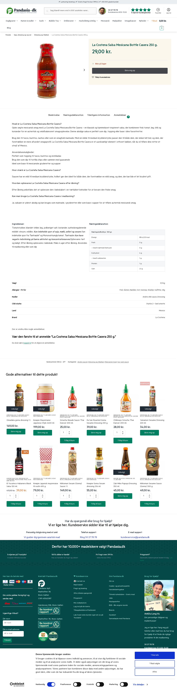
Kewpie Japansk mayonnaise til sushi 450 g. (45, 485)
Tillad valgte (154, 664)
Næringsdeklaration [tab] (73, 115)
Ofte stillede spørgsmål (83, 593)
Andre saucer (83, 362)
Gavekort (112, 615)
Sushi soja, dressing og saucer (18, 416)
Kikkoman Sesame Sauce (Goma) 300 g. (151, 485)
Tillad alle (155, 655)
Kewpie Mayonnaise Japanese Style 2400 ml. (44, 421)
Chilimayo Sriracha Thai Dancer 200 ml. (123, 421)
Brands (111, 610)
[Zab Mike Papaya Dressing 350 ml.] (126, 461)
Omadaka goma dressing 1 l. (19, 420)
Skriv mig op (16, 432)
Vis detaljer (138, 684)
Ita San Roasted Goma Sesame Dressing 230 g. (97, 421)
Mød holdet (78, 585)
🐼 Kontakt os (79, 581)
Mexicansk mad (111, 362)
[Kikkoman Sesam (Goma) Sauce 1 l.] (72, 461)
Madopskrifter (114, 602)
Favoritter (158, 13)
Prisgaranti (78, 598)
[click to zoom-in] (47, 70)
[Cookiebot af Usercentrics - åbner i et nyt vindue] (17, 684)
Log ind (168, 13)
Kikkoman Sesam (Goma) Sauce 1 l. (71, 485)
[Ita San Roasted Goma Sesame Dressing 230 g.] (99, 397)
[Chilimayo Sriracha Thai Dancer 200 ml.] (126, 397)
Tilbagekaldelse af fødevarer (85, 610)
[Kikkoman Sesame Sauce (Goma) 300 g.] (152, 461)
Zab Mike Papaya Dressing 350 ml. (125, 485)
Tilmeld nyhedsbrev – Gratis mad (122, 595)
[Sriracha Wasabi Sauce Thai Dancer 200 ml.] (72, 397)
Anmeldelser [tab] (121, 116)
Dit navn (6, 619)
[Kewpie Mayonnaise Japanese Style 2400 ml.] (45, 397)
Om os (111, 581)
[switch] (77, 684)
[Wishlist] (26, 387)
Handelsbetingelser (116, 590)
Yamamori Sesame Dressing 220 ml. (152, 421)
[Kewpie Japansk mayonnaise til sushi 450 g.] (45, 461)
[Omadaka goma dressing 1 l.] (19, 397)
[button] (165, 25)
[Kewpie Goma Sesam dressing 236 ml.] (99, 461)
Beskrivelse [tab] (53, 115)
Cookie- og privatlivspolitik (119, 586)
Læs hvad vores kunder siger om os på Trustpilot (88, 616)
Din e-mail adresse (11, 629)
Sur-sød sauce (123, 362)
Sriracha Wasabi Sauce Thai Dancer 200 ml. (72, 421)
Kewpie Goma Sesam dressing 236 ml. (96, 485)
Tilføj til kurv (69, 441)
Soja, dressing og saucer (22, 35)
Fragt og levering (80, 589)
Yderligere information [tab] (98, 115)
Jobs (111, 598)
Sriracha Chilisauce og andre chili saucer (72, 417)
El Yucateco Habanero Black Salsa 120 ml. (19, 485)
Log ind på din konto (82, 607)
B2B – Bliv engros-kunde (118, 605)
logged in (27, 343)
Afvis (155, 672)
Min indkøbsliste (80, 603)
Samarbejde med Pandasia (119, 619)
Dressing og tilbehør (41, 35)
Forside (8, 35)
